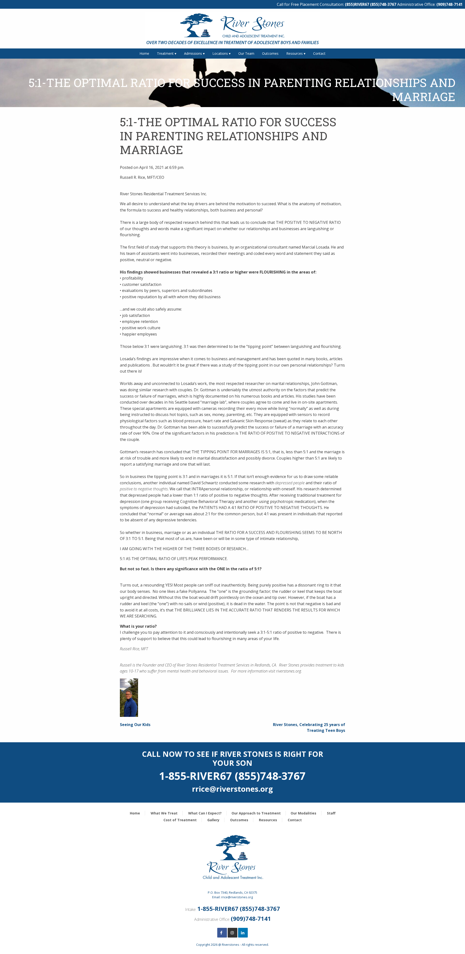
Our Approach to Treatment (256, 813)
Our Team (246, 53)
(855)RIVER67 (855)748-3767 (370, 4)
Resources (294, 53)
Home (144, 53)
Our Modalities (303, 813)
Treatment (165, 53)
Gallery (213, 820)
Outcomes (270, 53)
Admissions (193, 53)
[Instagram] (232, 933)
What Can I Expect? (205, 813)
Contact (319, 53)
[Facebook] (222, 933)
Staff (331, 813)
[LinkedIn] (243, 933)
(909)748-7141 (449, 4)
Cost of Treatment (180, 820)
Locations (220, 53)
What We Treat (164, 813)
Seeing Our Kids (135, 724)
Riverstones (230, 944)
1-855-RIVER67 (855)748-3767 (238, 909)
